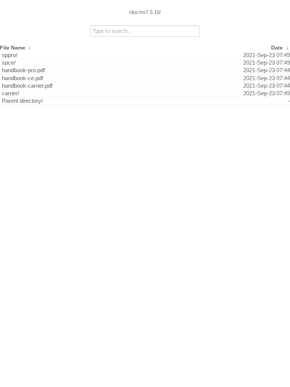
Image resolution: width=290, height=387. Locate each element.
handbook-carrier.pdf (27, 85)
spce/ (8, 62)
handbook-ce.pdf (22, 78)
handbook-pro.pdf (23, 70)
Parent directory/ (22, 101)
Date (277, 48)
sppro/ (9, 55)
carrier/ (10, 93)
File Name (12, 48)
